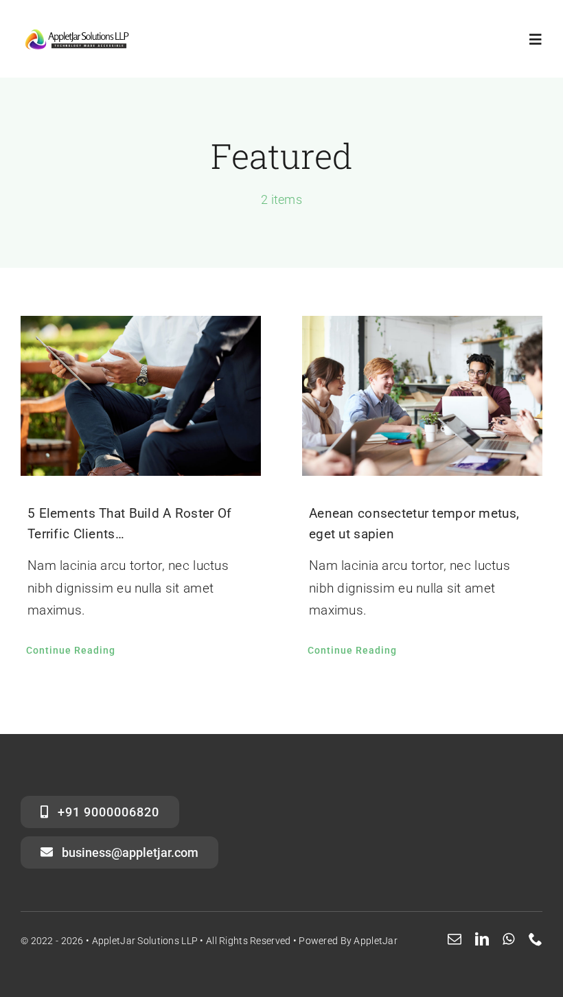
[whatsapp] (508, 939)
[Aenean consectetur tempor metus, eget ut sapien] (422, 396)
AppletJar (376, 940)
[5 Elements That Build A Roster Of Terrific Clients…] (141, 396)
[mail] (454, 939)
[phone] (535, 939)
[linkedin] (482, 939)
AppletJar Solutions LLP (145, 940)
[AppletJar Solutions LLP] (77, 32)
